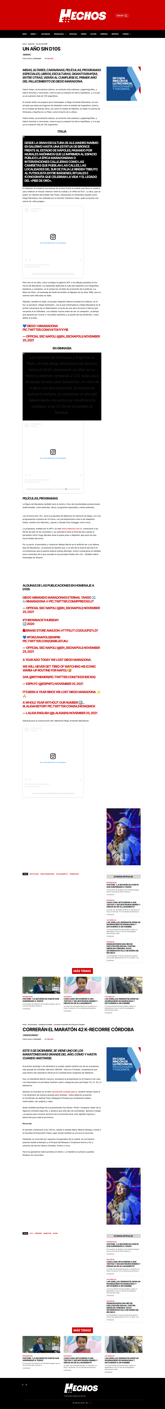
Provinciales (112, 882)
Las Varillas (111, 920)
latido (90, 1403)
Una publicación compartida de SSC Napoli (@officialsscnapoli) (53, 274)
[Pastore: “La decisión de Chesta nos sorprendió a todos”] (41, 985)
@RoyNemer (38, 677)
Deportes (31, 44)
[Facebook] (23, 1385)
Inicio (25, 44)
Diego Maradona (47, 874)
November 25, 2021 (69, 684)
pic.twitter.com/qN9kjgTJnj (45, 641)
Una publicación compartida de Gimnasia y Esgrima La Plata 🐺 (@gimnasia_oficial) (53, 489)
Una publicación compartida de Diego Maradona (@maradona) (53, 793)
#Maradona (48, 326)
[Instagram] (26, 1385)
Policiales (110, 900)
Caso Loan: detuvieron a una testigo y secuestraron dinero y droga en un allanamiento (123, 904)
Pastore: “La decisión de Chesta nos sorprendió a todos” (123, 886)
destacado (34, 874)
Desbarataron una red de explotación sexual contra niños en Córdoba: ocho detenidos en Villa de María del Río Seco (123, 948)
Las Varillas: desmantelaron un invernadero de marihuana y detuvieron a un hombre (123, 924)
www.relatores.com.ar (72, 529)
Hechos (50, 58)
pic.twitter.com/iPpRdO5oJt (71, 601)
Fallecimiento (62, 874)
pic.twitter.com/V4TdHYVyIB (45, 330)
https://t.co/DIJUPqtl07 (79, 630)
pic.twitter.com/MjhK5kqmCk (71, 706)
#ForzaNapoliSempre (43, 637)
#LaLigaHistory (35, 706)
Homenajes (74, 874)
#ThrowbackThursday (41, 620)
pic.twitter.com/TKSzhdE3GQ (72, 677)
